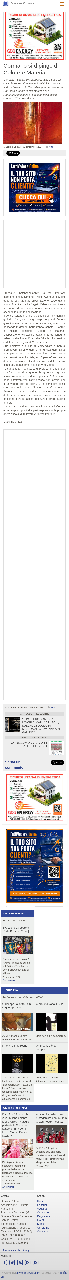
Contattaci (43, 1231)
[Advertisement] (34, 565)
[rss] (35, 1262)
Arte (51, 146)
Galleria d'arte (13, 913)
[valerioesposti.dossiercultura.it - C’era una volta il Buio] (51, 1022)
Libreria (10, 990)
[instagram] (27, 1262)
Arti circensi (15, 1108)
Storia (40, 1223)
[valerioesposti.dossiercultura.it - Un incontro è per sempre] (51, 1064)
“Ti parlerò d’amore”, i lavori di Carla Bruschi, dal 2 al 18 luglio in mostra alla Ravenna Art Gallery (41, 726)
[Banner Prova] (34, 36)
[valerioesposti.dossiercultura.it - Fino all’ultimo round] (17, 1064)
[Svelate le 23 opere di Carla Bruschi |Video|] (18, 946)
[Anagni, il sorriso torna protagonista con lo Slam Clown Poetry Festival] (51, 1135)
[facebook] (4, 1262)
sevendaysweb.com (28, 1272)
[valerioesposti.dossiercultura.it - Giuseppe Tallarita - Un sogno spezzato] (17, 1022)
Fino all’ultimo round (14, 1045)
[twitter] (12, 1262)
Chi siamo (43, 1227)
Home (40, 1201)
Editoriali (42, 1205)
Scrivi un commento (14, 764)
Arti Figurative (9, 980)
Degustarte (43, 1216)
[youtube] (20, 1262)
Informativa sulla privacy (15, 1250)
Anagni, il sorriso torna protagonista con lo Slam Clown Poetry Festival (51, 1118)
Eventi (41, 1220)
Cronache (43, 1212)
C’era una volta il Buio (49, 1004)
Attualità (42, 1208)
